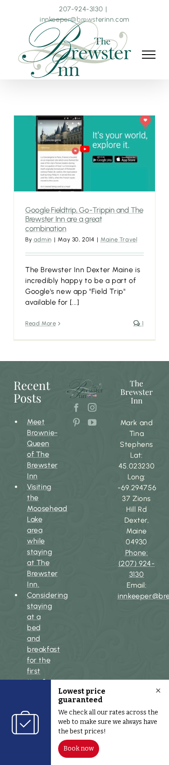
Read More (40, 323)
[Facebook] (76, 407)
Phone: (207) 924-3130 (137, 563)
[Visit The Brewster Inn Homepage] (75, 48)
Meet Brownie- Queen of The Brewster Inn (39, 448)
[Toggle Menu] (149, 55)
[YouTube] (92, 422)
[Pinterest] (76, 422)
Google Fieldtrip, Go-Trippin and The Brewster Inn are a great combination (84, 219)
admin (43, 239)
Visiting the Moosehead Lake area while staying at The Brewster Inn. (39, 535)
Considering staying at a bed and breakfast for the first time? (39, 638)
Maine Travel (118, 239)
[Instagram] (92, 407)
